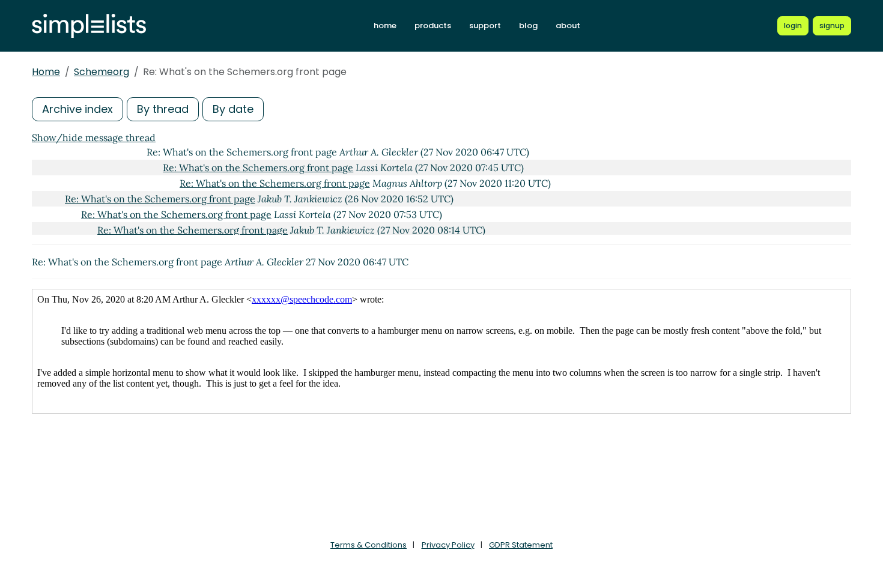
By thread (163, 108)
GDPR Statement (521, 545)
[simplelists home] (89, 26)
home (385, 25)
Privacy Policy (448, 545)
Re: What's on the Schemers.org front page (258, 168)
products (432, 25)
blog (528, 25)
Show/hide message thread (94, 137)
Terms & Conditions (368, 545)
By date (233, 108)
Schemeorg (101, 72)
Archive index (77, 108)
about (568, 25)
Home (46, 72)
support (485, 25)
